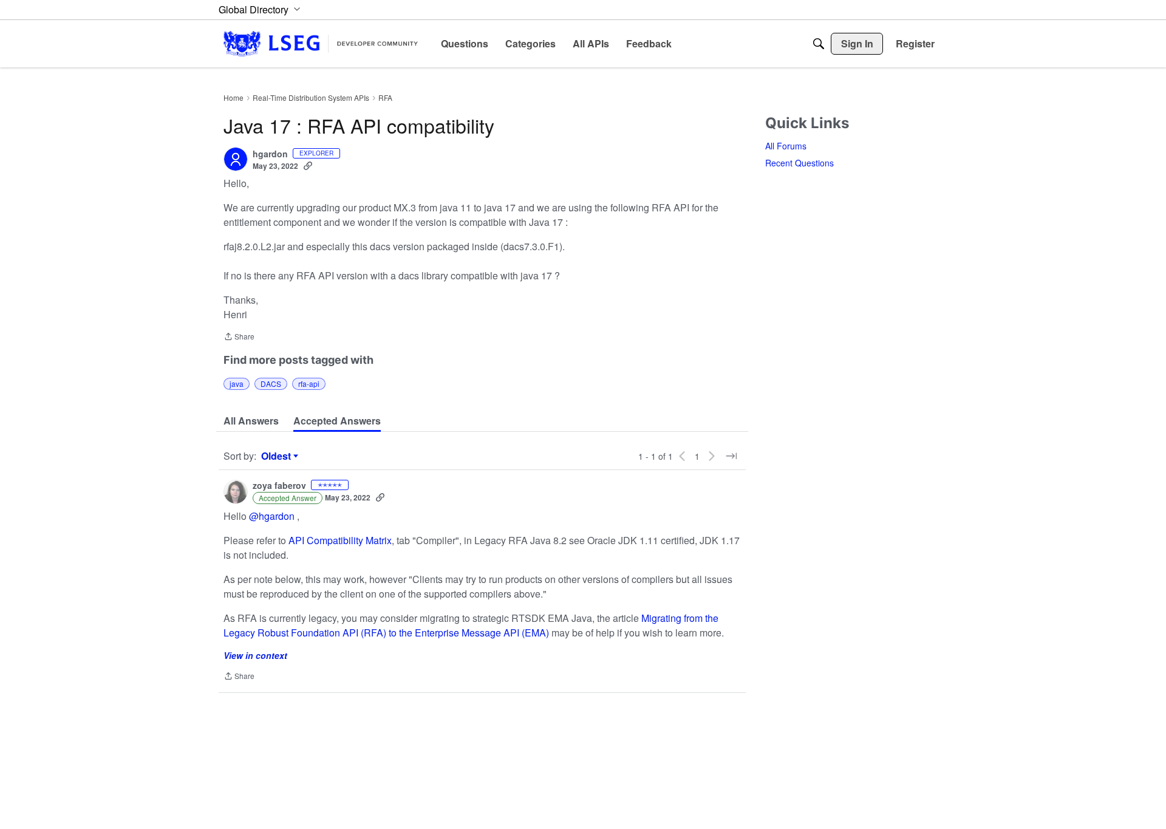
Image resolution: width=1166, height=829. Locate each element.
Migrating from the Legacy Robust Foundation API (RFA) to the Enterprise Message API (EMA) (470, 625)
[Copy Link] (308, 165)
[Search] (819, 44)
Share (238, 337)
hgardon (270, 154)
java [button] (237, 383)
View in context (255, 655)
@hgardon (272, 516)
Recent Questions (799, 163)
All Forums (785, 146)
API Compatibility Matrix (340, 540)
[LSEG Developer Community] (320, 43)
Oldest (277, 456)
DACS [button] (271, 383)
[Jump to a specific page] (731, 456)
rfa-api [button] (308, 383)
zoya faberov (279, 485)
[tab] (251, 421)
